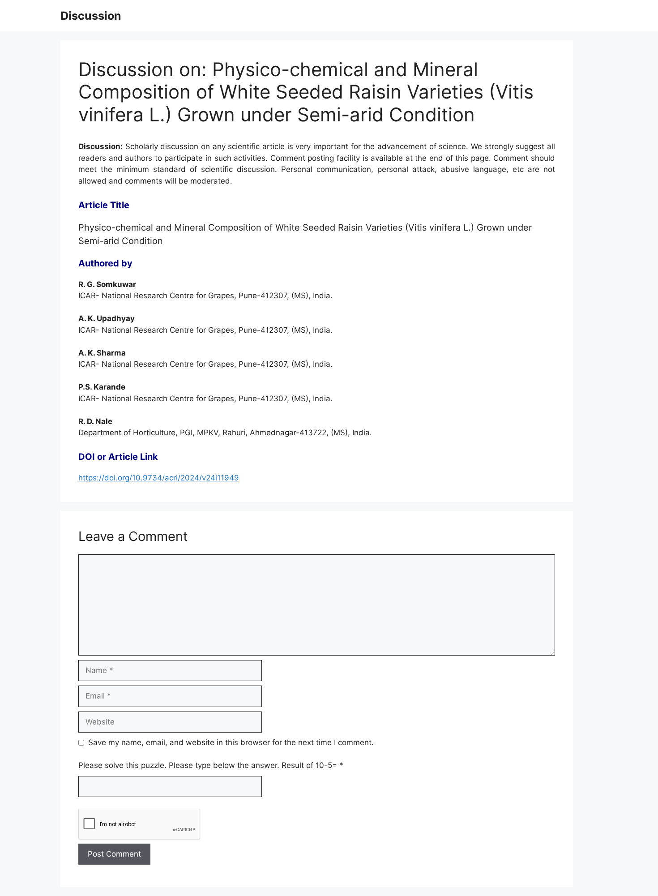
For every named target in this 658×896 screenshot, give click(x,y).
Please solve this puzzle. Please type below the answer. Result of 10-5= (210, 765)
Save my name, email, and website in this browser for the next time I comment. (231, 742)
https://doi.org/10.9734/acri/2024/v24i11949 (158, 477)
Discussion (90, 15)
